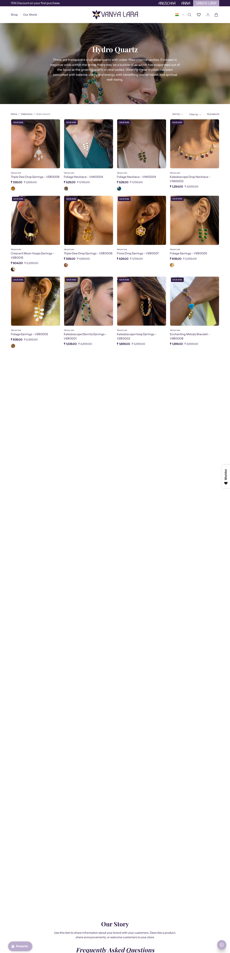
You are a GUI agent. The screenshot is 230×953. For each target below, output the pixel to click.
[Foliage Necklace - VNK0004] (66, 188)
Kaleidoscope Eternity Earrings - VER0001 (85, 336)
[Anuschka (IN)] (115, 14)
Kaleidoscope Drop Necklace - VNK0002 (190, 179)
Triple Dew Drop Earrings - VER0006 (35, 177)
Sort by (176, 114)
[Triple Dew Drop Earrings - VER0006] (13, 188)
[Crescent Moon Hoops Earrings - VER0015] (13, 269)
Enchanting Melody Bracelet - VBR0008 (190, 336)
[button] (30, 14)
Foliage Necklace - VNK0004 (83, 177)
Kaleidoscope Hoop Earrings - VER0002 (136, 336)
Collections (26, 114)
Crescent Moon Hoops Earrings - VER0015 (32, 255)
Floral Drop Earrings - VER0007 (138, 253)
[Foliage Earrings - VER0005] (172, 265)
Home (14, 114)
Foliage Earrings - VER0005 (188, 253)
